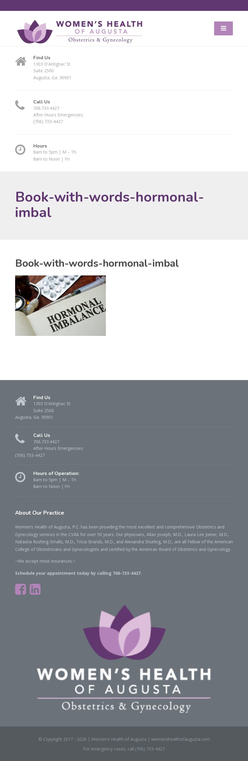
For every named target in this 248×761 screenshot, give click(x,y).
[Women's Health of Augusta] (79, 31)
